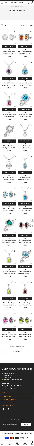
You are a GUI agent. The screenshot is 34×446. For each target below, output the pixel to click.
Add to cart (9, 47)
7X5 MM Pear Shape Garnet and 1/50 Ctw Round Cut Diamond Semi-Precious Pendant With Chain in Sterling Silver (25, 304)
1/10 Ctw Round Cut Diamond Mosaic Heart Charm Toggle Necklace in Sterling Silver (25, 147)
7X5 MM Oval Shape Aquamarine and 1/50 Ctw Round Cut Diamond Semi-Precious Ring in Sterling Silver (25, 273)
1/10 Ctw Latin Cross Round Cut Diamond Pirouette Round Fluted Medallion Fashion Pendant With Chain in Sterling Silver (9, 178)
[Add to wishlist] (15, 31)
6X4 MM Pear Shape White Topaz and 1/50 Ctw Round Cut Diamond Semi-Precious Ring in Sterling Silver (9, 147)
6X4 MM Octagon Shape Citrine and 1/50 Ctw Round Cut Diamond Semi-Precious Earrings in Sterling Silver (25, 53)
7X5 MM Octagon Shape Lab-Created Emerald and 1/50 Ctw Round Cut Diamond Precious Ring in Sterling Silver (9, 241)
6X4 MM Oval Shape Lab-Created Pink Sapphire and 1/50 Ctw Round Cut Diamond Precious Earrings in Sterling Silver (9, 336)
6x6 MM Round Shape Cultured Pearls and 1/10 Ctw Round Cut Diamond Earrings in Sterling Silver (9, 53)
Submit (26, 424)
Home (12, 6)
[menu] (2, 3)
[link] (9, 443)
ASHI (9, 49)
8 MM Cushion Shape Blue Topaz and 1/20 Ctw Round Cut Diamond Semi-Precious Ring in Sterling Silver (25, 116)
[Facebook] (3, 409)
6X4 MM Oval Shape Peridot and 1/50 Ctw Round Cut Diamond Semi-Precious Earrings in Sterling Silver (25, 336)
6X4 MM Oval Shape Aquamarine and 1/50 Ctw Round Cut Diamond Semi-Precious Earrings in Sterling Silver (9, 210)
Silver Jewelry (19, 6)
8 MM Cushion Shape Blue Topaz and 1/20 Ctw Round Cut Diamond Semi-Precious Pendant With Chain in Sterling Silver (25, 84)
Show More (17, 351)
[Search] (6, 3)
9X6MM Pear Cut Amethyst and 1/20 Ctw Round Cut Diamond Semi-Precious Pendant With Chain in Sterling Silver (9, 84)
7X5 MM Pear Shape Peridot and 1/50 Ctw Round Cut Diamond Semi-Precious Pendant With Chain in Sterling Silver (9, 304)
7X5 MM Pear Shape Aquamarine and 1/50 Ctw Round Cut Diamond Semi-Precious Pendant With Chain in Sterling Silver (25, 178)
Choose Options (25, 109)
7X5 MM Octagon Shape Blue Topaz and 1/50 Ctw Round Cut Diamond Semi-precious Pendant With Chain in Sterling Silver (25, 210)
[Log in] (28, 3)
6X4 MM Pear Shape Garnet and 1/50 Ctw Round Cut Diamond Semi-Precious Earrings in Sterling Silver (25, 241)
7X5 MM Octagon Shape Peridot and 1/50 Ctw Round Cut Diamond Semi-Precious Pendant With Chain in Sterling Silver (9, 273)
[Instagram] (8, 409)
